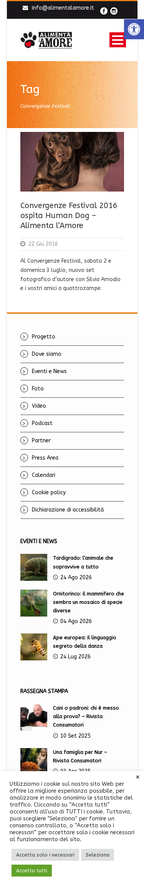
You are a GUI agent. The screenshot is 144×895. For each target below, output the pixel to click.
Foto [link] (38, 388)
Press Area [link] (45, 458)
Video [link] (39, 406)
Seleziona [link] (97, 855)
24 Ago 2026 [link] (76, 577)
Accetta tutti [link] (31, 870)
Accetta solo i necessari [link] (45, 855)
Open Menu (117, 39)
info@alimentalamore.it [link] (63, 8)
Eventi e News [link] (49, 371)
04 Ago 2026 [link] (76, 621)
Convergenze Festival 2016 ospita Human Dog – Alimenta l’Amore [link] (69, 215)
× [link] (137, 777)
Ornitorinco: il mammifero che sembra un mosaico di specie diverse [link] (88, 602)
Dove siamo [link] (46, 354)
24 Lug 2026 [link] (75, 656)
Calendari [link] (43, 475)
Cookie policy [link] (49, 492)
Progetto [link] (43, 336)
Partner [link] (41, 440)
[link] (134, 29)
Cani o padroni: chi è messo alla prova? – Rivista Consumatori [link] (86, 716)
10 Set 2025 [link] (75, 736)
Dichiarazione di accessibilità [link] (68, 510)
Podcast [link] (42, 423)
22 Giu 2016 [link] (43, 244)
